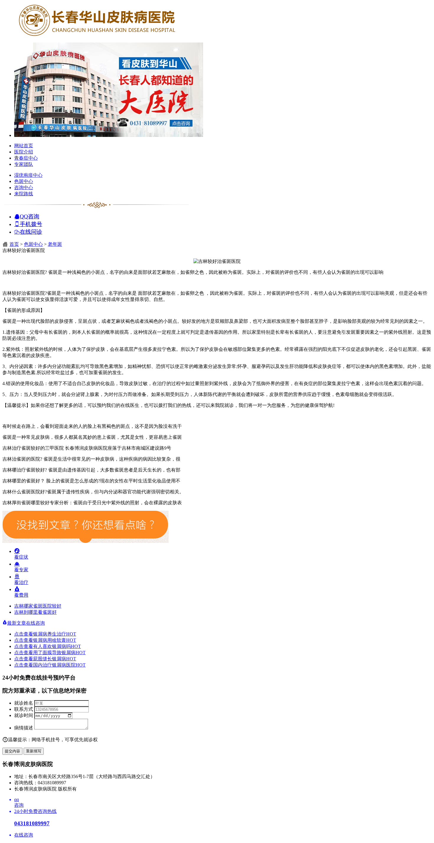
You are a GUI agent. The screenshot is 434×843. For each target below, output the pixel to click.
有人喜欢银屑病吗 (57, 646)
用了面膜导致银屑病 (59, 652)
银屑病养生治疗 (54, 633)
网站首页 (23, 145)
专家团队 (23, 164)
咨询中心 (23, 187)
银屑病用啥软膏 (54, 640)
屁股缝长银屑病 (54, 658)
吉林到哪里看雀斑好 (35, 612)
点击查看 (23, 633)
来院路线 (23, 193)
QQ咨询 (29, 216)
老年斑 (55, 244)
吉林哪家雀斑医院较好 (37, 605)
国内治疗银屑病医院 (59, 664)
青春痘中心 (26, 158)
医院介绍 (23, 151)
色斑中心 (23, 181)
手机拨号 (31, 224)
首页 (14, 244)
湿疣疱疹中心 (28, 175)
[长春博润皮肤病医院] (96, 36)
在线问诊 (31, 231)
